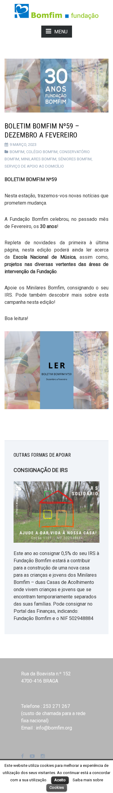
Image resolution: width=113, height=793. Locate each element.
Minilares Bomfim (38, 159)
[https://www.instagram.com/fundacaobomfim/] (43, 756)
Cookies (56, 787)
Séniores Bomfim (75, 159)
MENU (60, 32)
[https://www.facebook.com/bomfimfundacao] (22, 756)
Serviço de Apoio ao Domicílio (34, 166)
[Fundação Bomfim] (56, 11)
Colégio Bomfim (42, 152)
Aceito (60, 780)
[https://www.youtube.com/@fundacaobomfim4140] (32, 756)
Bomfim (17, 152)
